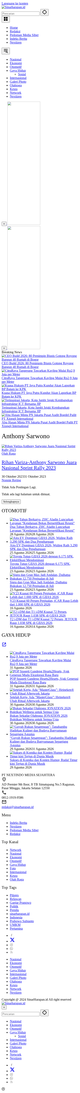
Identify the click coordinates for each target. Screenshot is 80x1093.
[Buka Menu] (6, 19)
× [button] (4, 1007)
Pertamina (16, 928)
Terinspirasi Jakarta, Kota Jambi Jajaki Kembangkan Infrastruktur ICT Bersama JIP (35, 409)
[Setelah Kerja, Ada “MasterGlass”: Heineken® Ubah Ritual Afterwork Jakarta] (44, 693)
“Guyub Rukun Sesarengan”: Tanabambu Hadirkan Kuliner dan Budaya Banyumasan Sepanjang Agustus (43, 741)
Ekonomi (16, 857)
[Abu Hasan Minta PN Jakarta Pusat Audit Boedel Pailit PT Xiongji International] (40, 418)
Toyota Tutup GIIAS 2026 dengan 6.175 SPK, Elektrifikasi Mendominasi (40, 565)
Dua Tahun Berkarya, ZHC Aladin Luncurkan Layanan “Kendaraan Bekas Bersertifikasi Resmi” (42, 528)
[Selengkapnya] (4, 646)
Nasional (15, 853)
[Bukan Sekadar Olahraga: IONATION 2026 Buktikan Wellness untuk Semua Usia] (44, 712)
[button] (44, 12)
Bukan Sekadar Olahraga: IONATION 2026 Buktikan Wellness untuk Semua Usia (38, 717)
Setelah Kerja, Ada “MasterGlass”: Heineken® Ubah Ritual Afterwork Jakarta (40, 699)
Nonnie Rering (11, 480)
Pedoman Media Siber (24, 35)
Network (15, 850)
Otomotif (16, 861)
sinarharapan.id (20, 913)
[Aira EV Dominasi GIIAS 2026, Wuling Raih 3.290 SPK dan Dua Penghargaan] (44, 541)
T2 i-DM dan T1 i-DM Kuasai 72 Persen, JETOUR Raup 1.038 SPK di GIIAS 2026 (43, 621)
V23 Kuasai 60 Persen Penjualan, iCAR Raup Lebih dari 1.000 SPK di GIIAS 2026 (44, 602)
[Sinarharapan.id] (13, 7)
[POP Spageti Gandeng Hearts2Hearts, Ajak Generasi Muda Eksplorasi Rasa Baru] (44, 675)
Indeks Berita (18, 38)
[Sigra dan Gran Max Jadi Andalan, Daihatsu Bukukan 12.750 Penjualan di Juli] (44, 578)
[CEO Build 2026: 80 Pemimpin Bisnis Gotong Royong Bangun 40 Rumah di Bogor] (40, 359)
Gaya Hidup (18, 864)
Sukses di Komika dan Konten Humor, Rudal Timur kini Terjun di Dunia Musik (43, 761)
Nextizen (16, 42)
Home (14, 27)
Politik (14, 906)
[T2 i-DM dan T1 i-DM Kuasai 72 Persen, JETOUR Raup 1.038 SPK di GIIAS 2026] (44, 615)
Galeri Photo (18, 977)
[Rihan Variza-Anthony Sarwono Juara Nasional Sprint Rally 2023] (40, 450)
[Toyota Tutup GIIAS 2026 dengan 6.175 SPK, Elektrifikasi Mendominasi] (44, 560)
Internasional (18, 872)
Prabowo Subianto (22, 921)
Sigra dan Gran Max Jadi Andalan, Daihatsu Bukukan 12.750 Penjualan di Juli (38, 584)
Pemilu (14, 910)
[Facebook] (11, 935)
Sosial (22, 1036)
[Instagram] (11, 945)
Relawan (15, 899)
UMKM (15, 925)
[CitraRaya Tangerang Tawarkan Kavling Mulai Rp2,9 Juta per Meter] (40, 374)
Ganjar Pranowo (20, 902)
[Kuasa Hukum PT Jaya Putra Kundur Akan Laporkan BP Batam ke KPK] (40, 389)
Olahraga (16, 981)
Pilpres (14, 895)
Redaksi (15, 31)
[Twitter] (12, 941)
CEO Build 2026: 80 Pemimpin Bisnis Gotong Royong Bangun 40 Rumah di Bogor (37, 365)
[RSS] (11, 952)
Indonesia (16, 917)
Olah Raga (9, 453)
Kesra (13, 875)
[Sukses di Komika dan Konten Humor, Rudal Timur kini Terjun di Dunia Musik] (44, 756)
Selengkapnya (11, 501)
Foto (13, 868)
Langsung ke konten (15, 3)
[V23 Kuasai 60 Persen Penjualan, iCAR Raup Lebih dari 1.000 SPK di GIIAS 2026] (44, 597)
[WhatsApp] (11, 948)
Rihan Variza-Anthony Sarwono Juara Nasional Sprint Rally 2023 (39, 465)
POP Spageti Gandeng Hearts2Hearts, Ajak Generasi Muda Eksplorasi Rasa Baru (44, 680)
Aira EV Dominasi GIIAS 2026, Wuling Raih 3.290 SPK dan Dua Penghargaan (44, 547)
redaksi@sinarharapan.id (18, 807)
